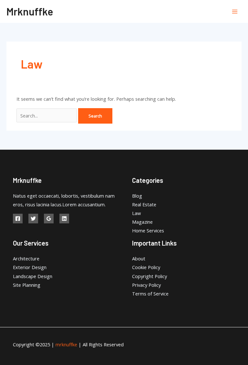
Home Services (148, 230)
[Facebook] (18, 218)
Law (136, 213)
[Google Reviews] (49, 218)
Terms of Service (150, 293)
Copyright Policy (149, 276)
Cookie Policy (146, 267)
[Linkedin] (64, 218)
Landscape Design (32, 276)
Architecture (26, 258)
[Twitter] (33, 218)
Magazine (142, 222)
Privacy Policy (146, 285)
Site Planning (26, 285)
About (138, 258)
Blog (137, 195)
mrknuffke (29, 11)
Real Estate (144, 204)
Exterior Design (29, 267)
